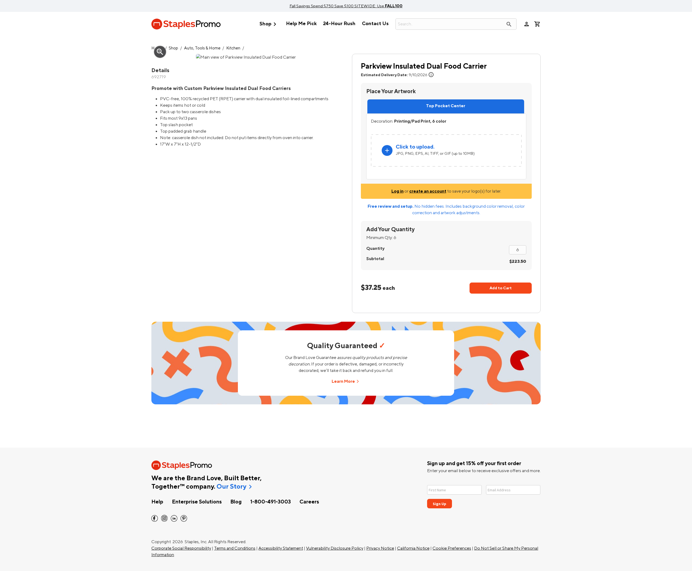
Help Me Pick (301, 23)
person (526, 24)
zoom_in (160, 52)
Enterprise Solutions (197, 502)
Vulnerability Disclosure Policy (334, 548)
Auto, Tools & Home (202, 48)
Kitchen (233, 48)
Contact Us (375, 23)
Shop (269, 24)
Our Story (231, 486)
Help (157, 502)
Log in (397, 191)
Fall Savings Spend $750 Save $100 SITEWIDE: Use (346, 6)
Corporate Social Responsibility (181, 548)
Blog (236, 502)
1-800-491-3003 (270, 502)
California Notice (413, 548)
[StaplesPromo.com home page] (186, 24)
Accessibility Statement (280, 548)
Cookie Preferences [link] (451, 548)
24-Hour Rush (339, 23)
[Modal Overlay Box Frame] (484, 493)
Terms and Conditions (234, 548)
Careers (309, 502)
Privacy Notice (380, 548)
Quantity (375, 248)
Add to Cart (501, 288)
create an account (427, 191)
